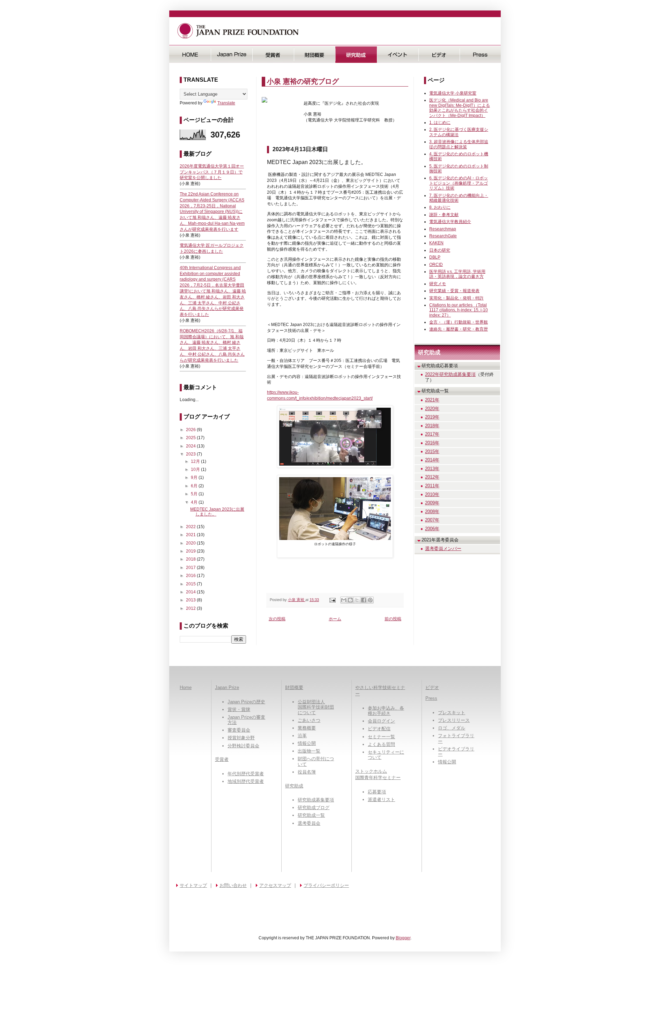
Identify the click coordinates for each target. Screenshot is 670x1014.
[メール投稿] (332, 600)
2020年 (432, 408)
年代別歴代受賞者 (246, 773)
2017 (191, 567)
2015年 (432, 451)
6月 (195, 485)
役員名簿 (307, 772)
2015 (191, 584)
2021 (191, 534)
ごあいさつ (309, 720)
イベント (397, 54)
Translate (226, 103)
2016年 (432, 442)
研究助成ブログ (313, 807)
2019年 (432, 417)
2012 (191, 608)
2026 (191, 429)
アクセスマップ (275, 885)
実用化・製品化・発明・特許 (456, 298)
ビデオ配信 (379, 728)
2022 (191, 526)
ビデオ (439, 54)
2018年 (432, 425)
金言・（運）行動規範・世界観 (458, 322)
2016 (191, 575)
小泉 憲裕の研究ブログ (303, 81)
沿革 (302, 735)
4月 (195, 502)
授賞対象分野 (241, 737)
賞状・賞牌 (239, 709)
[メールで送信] (343, 600)
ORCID (436, 264)
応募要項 (377, 791)
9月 (195, 477)
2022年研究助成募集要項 (450, 374)
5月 (195, 493)
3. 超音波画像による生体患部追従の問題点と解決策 (458, 144)
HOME (190, 54)
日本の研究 (439, 250)
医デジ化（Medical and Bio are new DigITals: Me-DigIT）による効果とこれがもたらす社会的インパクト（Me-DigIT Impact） (459, 108)
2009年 (432, 502)
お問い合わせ (233, 885)
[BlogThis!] (350, 600)
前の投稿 (393, 618)
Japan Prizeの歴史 (246, 701)
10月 (196, 469)
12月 (196, 461)
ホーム (335, 618)
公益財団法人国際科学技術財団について (316, 707)
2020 (191, 543)
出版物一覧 (309, 751)
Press (480, 54)
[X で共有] (356, 600)
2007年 (432, 520)
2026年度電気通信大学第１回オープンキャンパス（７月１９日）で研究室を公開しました (212, 172)
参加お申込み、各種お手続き (386, 710)
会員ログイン (381, 721)
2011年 (432, 485)
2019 (191, 551)
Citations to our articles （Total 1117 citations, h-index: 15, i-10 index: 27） (458, 310)
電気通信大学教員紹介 (450, 221)
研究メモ (437, 283)
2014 (191, 592)
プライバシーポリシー (326, 885)
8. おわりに (440, 207)
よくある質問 (381, 744)
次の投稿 (277, 618)
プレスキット (451, 712)
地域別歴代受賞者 (246, 781)
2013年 (432, 468)
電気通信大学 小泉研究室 (452, 93)
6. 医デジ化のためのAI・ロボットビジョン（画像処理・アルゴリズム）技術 (458, 183)
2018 (191, 559)
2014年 (432, 459)
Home (186, 687)
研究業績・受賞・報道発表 (454, 290)
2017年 (432, 434)
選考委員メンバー (443, 548)
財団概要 (314, 54)
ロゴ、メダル (451, 728)
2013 (191, 600)
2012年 (432, 477)
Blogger (403, 937)
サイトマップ (193, 885)
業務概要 (307, 728)
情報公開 (307, 743)
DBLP (434, 257)
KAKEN (436, 242)
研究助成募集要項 (316, 799)
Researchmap (442, 229)
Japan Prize (227, 687)
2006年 (432, 528)
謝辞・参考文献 (444, 214)
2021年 (432, 399)
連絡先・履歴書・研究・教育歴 (458, 329)
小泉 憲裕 (296, 600)
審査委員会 (239, 730)
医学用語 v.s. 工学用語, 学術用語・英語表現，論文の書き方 (457, 274)
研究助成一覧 (311, 815)
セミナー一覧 (381, 736)
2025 (191, 437)
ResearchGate (443, 236)
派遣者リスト (381, 799)
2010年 (432, 494)
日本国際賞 (231, 54)
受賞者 (273, 54)
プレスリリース (454, 720)
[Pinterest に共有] (370, 600)
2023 (191, 454)
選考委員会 (309, 823)
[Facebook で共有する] (363, 600)
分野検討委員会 (243, 745)
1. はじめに (440, 122)
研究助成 (356, 54)
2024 (191, 446)
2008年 (432, 511)
